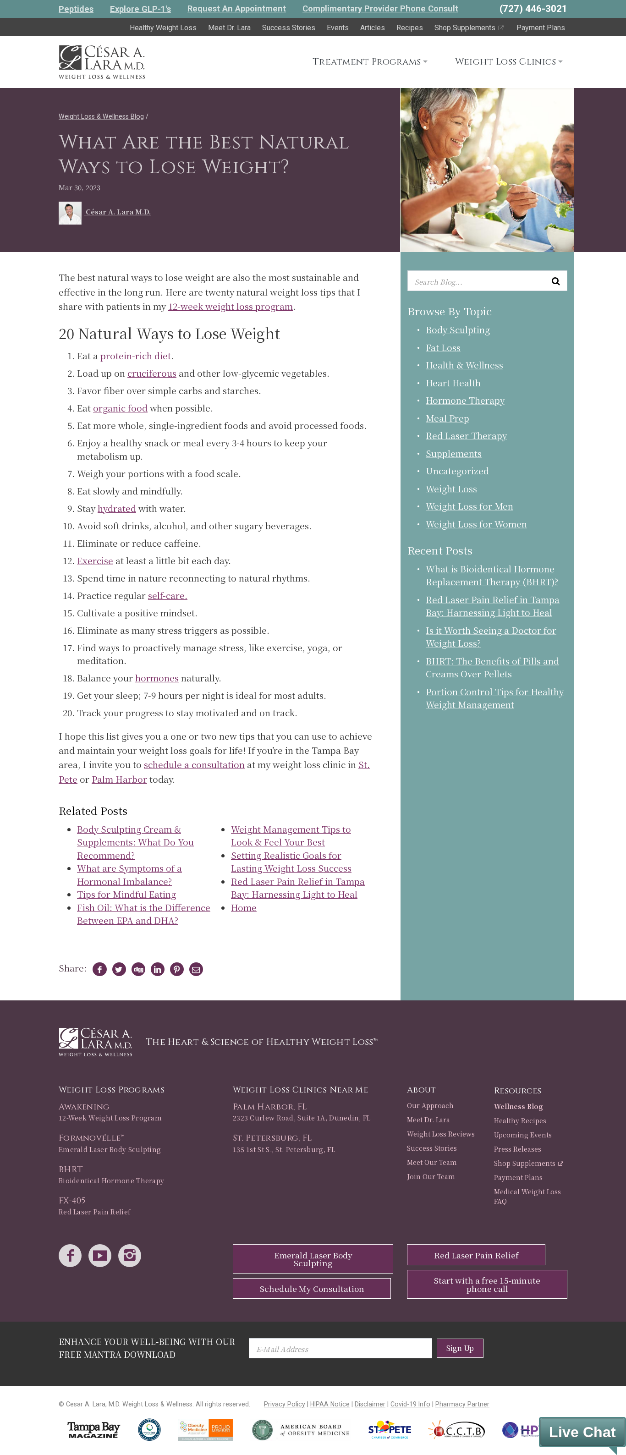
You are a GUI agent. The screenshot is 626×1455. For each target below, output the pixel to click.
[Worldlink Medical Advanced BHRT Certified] (149, 1429)
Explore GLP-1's (140, 9)
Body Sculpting (458, 329)
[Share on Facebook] (97, 969)
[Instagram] (132, 1256)
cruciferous (151, 373)
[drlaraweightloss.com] (102, 60)
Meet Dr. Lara (229, 27)
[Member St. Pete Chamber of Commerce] (390, 1430)
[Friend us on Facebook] (72, 1256)
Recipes (409, 27)
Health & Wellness (464, 364)
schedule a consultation (194, 764)
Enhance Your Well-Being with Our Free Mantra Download (147, 1347)
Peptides (76, 9)
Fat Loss (443, 347)
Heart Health (453, 382)
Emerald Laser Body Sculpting (313, 1259)
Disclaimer (370, 1404)
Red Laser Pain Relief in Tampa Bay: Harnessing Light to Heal (493, 606)
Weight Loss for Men (469, 506)
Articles (372, 27)
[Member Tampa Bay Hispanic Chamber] (457, 1429)
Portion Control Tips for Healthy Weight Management (495, 698)
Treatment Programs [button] (367, 61)
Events (338, 27)
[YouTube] (102, 1256)
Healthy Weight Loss (163, 27)
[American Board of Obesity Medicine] (301, 1430)
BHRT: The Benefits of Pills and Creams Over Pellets (492, 667)
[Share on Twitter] (117, 969)
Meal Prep (447, 418)
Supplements (454, 453)
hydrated (117, 508)
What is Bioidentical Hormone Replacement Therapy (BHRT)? (492, 575)
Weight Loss (451, 488)
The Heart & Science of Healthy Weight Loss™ (262, 1042)
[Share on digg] (136, 969)
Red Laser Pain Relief (476, 1255)
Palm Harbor (119, 779)
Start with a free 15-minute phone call (487, 1284)
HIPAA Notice (330, 1404)
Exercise (95, 560)
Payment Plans (540, 27)
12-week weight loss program (230, 306)
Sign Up (460, 1348)
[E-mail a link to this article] (194, 969)
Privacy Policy (284, 1404)
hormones (157, 677)
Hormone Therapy (465, 400)
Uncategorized (457, 470)
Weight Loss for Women (476, 523)
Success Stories (288, 27)
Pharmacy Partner (462, 1404)
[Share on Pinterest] (174, 969)
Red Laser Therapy (466, 435)
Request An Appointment (236, 8)
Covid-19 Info (410, 1404)
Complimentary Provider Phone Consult (380, 8)
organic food (120, 407)
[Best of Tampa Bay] (94, 1430)
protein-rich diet (135, 355)
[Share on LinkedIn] (155, 969)
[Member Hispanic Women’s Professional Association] (530, 1430)
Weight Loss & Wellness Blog (101, 116)
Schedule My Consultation (312, 1288)
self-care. (167, 595)
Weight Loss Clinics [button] (505, 61)
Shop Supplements (465, 27)
